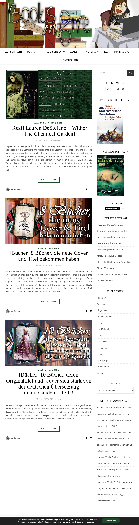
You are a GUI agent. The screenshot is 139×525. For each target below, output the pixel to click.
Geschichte (102, 341)
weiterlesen (48, 180)
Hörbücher (102, 347)
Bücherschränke (104, 316)
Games (73, 51)
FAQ (106, 51)
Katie (99, 457)
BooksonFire (16, 189)
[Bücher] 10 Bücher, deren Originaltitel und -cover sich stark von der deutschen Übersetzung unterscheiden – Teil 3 (48, 384)
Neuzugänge (102, 360)
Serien (100, 373)
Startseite (16, 51)
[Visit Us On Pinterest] (122, 89)
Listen (55, 248)
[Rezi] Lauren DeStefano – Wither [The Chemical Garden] (48, 131)
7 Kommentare (55, 265)
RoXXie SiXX (103, 433)
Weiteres (91, 51)
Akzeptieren (111, 520)
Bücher (31, 51)
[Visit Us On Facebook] (112, 89)
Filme (99, 322)
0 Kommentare (55, 140)
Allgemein (40, 123)
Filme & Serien (53, 51)
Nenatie (100, 470)
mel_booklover (103, 408)
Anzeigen (101, 304)
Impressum (120, 51)
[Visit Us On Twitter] (117, 89)
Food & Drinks (103, 329)
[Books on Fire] (69, 22)
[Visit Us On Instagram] (107, 89)
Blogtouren (102, 310)
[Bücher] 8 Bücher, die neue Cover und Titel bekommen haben (49, 256)
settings (90, 522)
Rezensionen (55, 123)
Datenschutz (70, 60)
